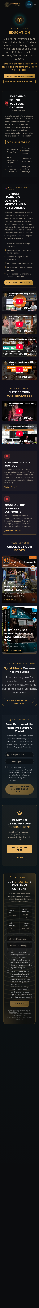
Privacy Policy (27, 1010)
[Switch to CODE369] (29, 4)
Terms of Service (13, 1012)
